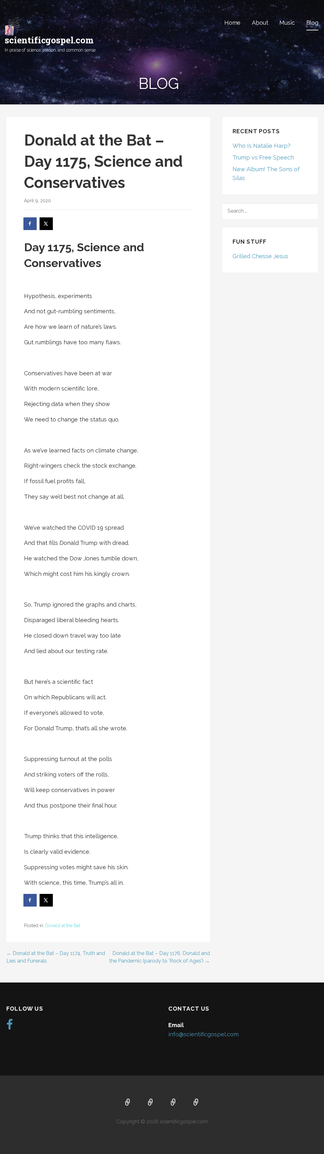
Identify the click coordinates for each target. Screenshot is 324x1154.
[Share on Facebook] (30, 223)
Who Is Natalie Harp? (261, 145)
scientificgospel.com (49, 40)
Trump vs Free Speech (263, 157)
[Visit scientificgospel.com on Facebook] (9, 1026)
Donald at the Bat (62, 925)
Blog (312, 22)
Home (232, 22)
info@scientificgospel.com (203, 1034)
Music (287, 22)
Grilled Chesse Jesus (260, 256)
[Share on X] (46, 223)
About (260, 22)
